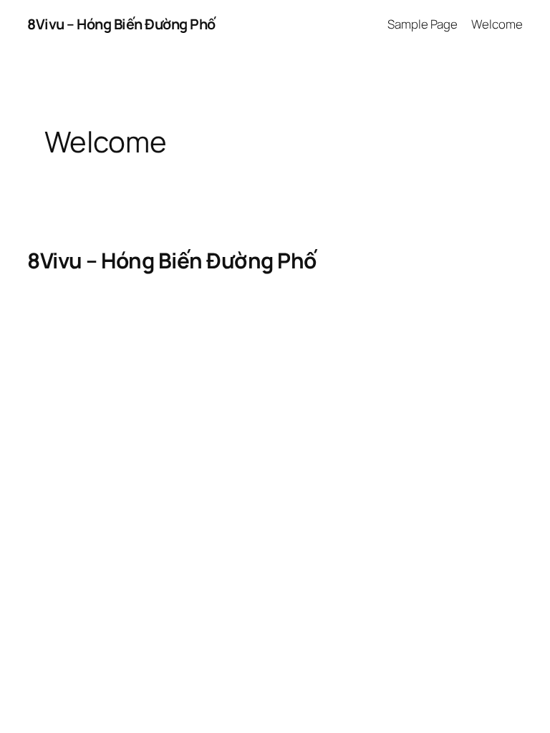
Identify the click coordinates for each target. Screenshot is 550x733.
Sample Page (422, 24)
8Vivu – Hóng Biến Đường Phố (121, 24)
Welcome (496, 24)
